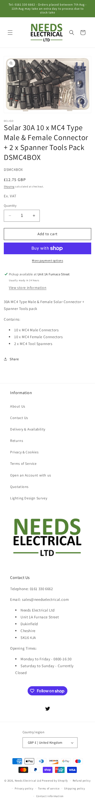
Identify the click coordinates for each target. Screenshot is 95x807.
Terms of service (48, 788)
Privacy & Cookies (24, 452)
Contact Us (19, 417)
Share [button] (14, 359)
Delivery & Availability (27, 429)
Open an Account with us (30, 475)
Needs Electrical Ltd (28, 780)
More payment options (47, 260)
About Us (17, 406)
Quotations (19, 486)
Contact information (50, 796)
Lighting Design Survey (28, 498)
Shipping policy (74, 788)
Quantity (10, 205)
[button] (10, 32)
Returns (16, 440)
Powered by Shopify (55, 780)
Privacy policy (24, 788)
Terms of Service (23, 463)
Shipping (9, 186)
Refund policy (82, 780)
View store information (27, 287)
